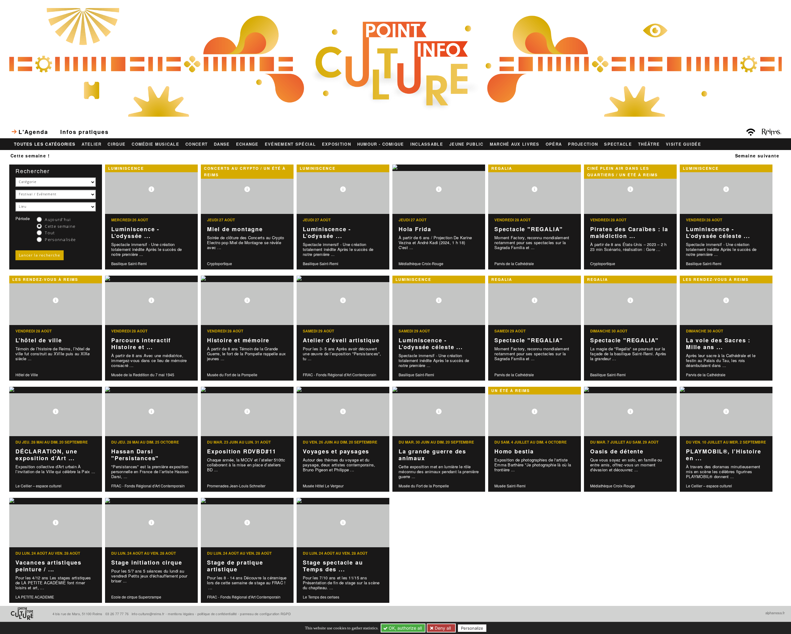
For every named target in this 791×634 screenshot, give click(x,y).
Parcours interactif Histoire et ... (141, 343)
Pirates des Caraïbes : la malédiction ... (629, 232)
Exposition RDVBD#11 (241, 451)
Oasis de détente (617, 451)
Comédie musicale (155, 144)
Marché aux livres (514, 144)
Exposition (336, 144)
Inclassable (426, 144)
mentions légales (181, 613)
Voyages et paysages (336, 451)
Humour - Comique (380, 144)
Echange (247, 144)
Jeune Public (466, 144)
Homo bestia (514, 451)
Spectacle (618, 144)
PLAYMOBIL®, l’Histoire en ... (723, 454)
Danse (222, 144)
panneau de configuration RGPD (265, 613)
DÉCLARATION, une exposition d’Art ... (46, 454)
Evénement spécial (290, 144)
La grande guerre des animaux (432, 454)
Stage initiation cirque (146, 562)
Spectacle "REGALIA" (528, 229)
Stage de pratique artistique (235, 566)
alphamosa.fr (775, 612)
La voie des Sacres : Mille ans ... (718, 343)
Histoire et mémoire (238, 340)
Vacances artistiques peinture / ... (48, 566)
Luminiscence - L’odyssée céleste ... (718, 232)
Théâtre (649, 144)
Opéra (554, 144)
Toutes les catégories (44, 144)
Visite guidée (683, 144)
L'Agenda (33, 132)
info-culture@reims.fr (148, 613)
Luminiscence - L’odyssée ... (135, 232)
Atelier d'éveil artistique (341, 340)
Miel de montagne (235, 229)
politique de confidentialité (217, 613)
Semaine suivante (757, 155)
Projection (583, 144)
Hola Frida (415, 229)
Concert (196, 144)
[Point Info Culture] (395, 61)
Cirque (116, 144)
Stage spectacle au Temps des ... (333, 566)
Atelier (91, 144)
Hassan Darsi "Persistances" (135, 454)
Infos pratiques (84, 132)
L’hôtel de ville (38, 340)
